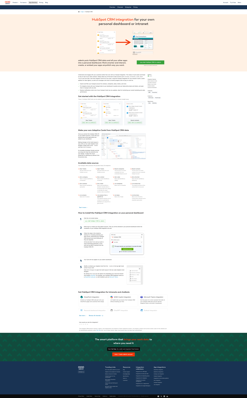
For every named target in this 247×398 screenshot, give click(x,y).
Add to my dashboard (90, 122)
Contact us (81, 371)
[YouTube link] (167, 396)
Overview (112, 7)
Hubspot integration (158, 376)
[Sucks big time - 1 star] (79, 324)
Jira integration (157, 384)
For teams (23, 2)
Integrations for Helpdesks (141, 378)
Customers (125, 380)
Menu (239, 2)
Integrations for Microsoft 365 (142, 373)
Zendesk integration (158, 382)
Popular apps (157, 97)
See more (82, 315)
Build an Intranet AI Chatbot (111, 373)
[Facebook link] (159, 396)
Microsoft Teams (113, 277)
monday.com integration (159, 373)
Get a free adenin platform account (112, 369)
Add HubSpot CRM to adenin (152, 62)
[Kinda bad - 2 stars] (81, 324)
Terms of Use (97, 396)
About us (125, 378)
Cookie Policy (89, 396)
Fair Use (98, 330)
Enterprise (128, 7)
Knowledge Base (126, 373)
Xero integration (157, 380)
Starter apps (150, 97)
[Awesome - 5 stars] (87, 324)
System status (113, 396)
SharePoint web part (90, 277)
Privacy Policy (81, 396)
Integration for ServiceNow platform (161, 378)
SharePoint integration (158, 369)
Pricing (41, 2)
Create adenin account (125, 354)
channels (93, 275)
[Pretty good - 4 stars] (85, 324)
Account (225, 2)
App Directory (126, 376)
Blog (46, 2)
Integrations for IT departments (142, 383)
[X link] (161, 396)
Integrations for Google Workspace (143, 385)
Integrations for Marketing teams (142, 375)
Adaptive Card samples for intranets (112, 371)
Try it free (233, 2)
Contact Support (126, 371)
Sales (149, 103)
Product (15, 2)
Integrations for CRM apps (141, 371)
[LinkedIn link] (164, 396)
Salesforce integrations (158, 371)
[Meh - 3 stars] (83, 324)
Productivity (154, 92)
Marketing (154, 103)
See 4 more (82, 207)
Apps (82, 11)
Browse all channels (95, 315)
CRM (149, 92)
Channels (120, 7)
